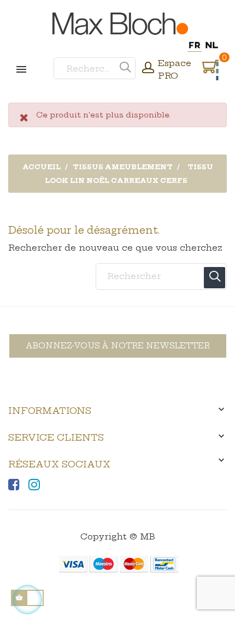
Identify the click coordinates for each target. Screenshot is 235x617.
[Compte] (148, 68)
